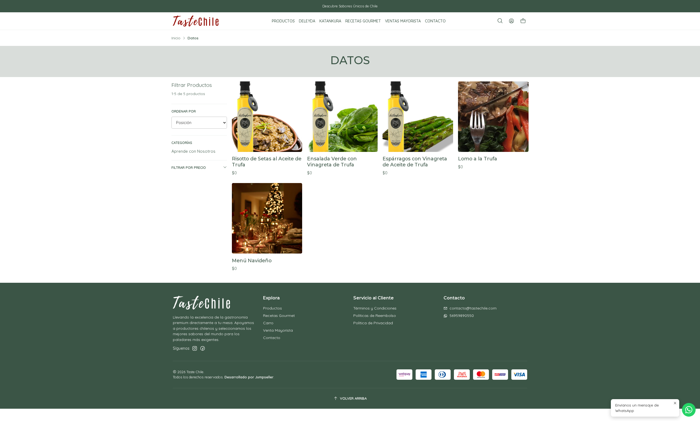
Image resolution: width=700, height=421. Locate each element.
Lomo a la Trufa (477, 158)
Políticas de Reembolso (374, 315)
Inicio (175, 38)
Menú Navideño (252, 260)
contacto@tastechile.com (473, 308)
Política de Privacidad (373, 322)
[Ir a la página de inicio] (195, 21)
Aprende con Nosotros (193, 151)
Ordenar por (183, 111)
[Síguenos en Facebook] (202, 348)
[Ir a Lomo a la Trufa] (493, 116)
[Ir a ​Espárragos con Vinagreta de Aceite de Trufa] (418, 116)
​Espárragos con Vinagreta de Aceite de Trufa (415, 161)
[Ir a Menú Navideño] (267, 218)
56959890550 (462, 315)
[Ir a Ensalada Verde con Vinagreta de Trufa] (342, 116)
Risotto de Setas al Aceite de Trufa (266, 161)
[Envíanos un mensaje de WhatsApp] (689, 410)
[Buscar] (500, 21)
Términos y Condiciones (374, 308)
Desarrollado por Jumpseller (248, 377)
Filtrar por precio (188, 167)
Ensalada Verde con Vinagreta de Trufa (332, 161)
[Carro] (523, 21)
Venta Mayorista (278, 330)
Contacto (271, 337)
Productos (272, 308)
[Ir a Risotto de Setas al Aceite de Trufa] (267, 116)
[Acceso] (511, 21)
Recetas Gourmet (279, 315)
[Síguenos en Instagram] (194, 348)
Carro (268, 322)
